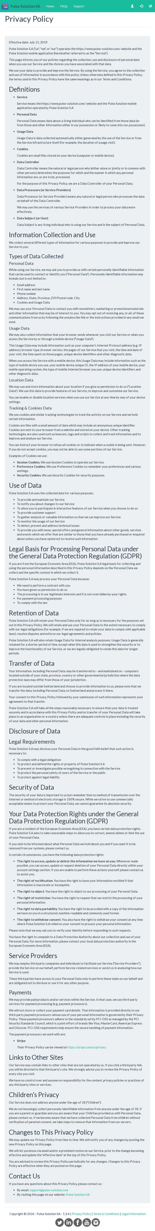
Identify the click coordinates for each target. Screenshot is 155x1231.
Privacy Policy (81, 1214)
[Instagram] (96, 1222)
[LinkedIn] (68, 1222)
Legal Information (133, 1214)
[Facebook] (78, 1222)
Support (79, 6)
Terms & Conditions (106, 1214)
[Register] (132, 6)
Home (50, 6)
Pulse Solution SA (78, 1194)
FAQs (64, 6)
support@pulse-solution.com (49, 1190)
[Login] (141, 6)
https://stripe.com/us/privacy (86, 1047)
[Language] (150, 6)
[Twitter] (59, 1222)
